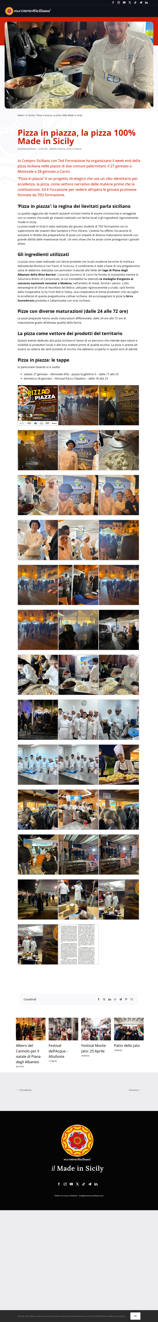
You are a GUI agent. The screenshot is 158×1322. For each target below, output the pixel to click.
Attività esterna (57, 148)
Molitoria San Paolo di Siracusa (54, 266)
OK (135, 1315)
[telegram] (141, 2)
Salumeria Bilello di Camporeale (38, 279)
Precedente (25, 1090)
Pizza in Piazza (74, 148)
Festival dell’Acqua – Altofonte (58, 1051)
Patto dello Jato (127, 1045)
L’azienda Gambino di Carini (75, 274)
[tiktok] (135, 2)
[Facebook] (98, 999)
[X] (104, 999)
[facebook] (113, 2)
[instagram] (118, 2)
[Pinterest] (126, 999)
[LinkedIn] (109, 999)
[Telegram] (120, 999)
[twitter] (130, 2)
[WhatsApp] (115, 999)
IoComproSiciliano (27, 148)
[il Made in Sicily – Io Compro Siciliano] (77, 1125)
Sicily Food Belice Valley (56, 292)
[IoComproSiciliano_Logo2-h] (28, 8)
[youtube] (124, 2)
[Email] (131, 999)
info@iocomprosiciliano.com (91, 1196)
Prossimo (133, 1090)
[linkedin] (146, 2)
